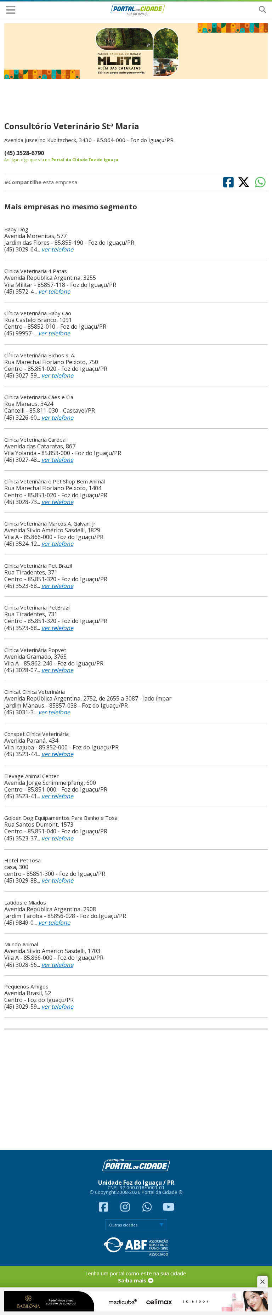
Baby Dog (16, 229)
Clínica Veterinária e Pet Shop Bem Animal (54, 481)
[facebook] (104, 1209)
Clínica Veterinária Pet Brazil (38, 565)
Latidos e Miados (25, 902)
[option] (136, 51)
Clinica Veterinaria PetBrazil (37, 607)
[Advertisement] (136, 1089)
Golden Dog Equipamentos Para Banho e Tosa (61, 817)
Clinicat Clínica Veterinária (34, 691)
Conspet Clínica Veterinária (36, 733)
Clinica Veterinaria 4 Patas (35, 270)
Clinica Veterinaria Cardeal (35, 439)
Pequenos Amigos (26, 986)
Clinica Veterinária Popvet (35, 649)
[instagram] (126, 1209)
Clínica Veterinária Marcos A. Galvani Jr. (50, 523)
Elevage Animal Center (31, 776)
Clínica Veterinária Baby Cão (37, 313)
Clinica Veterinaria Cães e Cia (38, 397)
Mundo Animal (21, 944)
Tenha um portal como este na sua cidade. (135, 1277)
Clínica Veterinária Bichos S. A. (39, 355)
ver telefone (57, 249)
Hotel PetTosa (22, 860)
